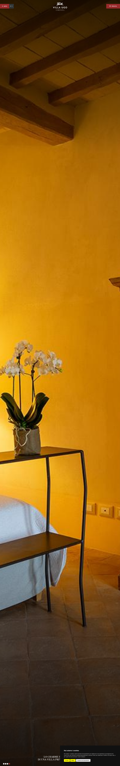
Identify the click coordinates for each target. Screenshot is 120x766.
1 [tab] (3, 763)
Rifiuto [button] (73, 760)
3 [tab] (7, 763)
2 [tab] (5, 763)
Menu (5, 6)
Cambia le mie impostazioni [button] (83, 760)
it (10, 6)
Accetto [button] (67, 760)
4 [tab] (9, 763)
